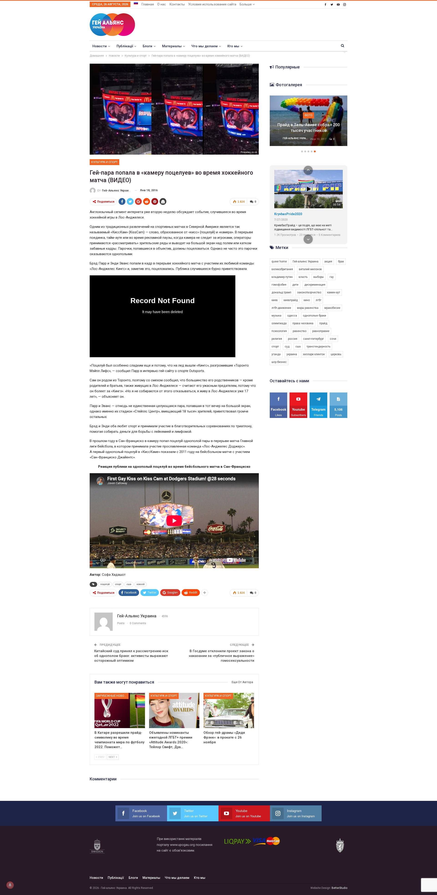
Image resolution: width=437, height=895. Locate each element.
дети (295, 284)
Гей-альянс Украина (305, 261)
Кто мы (233, 46)
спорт (118, 584)
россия (292, 338)
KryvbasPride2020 (288, 214)
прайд (323, 323)
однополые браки (314, 315)
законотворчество (309, 292)
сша (129, 584)
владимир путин (282, 277)
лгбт (318, 300)
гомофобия (279, 284)
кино (307, 300)
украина (292, 354)
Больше (246, 4)
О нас (161, 4)
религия (277, 338)
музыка (276, 315)
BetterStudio (339, 888)
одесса (292, 315)
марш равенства (307, 307)
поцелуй (105, 584)
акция (328, 261)
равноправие (320, 331)
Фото (309, 121)
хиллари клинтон (314, 354)
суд (287, 346)
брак (341, 261)
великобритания (282, 269)
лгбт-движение (281, 307)
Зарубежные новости (112, 695)
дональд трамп (281, 292)
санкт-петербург (313, 338)
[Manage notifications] (10, 885)
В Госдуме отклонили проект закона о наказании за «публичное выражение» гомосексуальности (221, 656)
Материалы (172, 46)
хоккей (141, 584)
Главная (147, 4)
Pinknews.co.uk (249, 152)
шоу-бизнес (279, 362)
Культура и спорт (104, 162)
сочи (333, 338)
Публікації (125, 46)
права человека (302, 323)
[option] (309, 123)
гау (332, 277)
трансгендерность (318, 346)
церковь (336, 354)
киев (275, 300)
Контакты (177, 4)
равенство (299, 331)
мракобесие (332, 307)
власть (303, 277)
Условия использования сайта (212, 4)
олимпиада (279, 323)
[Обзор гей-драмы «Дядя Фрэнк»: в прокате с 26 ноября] (228, 710)
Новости (99, 46)
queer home (279, 261)
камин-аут (333, 292)
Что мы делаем (204, 46)
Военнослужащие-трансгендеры (308, 130)
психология (279, 331)
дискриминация (314, 284)
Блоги (147, 46)
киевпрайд (291, 300)
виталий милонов (310, 269)
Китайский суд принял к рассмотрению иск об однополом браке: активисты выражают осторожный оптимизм (131, 656)
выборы (318, 277)
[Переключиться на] (136, 3)
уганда (276, 354)
